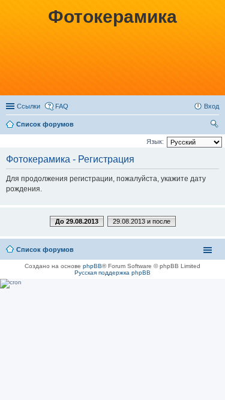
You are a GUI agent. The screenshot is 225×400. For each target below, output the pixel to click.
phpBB (92, 266)
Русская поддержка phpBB (112, 272)
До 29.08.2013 (76, 221)
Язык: (155, 141)
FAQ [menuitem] (61, 106)
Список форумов (45, 124)
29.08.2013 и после (141, 221)
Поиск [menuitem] (215, 125)
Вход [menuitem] (211, 106)
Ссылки (28, 106)
